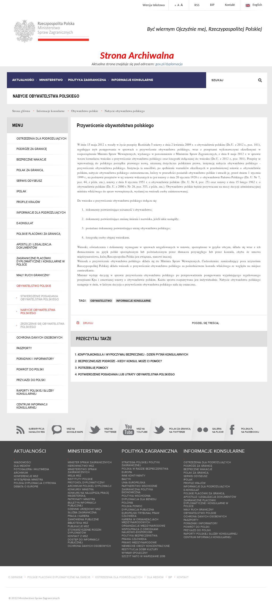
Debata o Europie (26, 486)
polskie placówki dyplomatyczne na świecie (58, 577)
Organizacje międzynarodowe (143, 525)
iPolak (21, 191)
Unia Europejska (133, 482)
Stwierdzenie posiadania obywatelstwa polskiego (39, 297)
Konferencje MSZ (26, 476)
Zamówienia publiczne (83, 519)
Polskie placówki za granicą (38, 233)
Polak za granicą (29, 170)
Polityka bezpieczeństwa (140, 535)
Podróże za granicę (31, 148)
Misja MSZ (74, 475)
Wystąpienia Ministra (28, 479)
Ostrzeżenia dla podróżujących (41, 138)
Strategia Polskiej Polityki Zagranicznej (141, 464)
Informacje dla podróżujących (41, 212)
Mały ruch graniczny (33, 275)
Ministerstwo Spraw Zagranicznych (82, 471)
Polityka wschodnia (136, 495)
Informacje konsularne (132, 80)
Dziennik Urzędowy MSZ (84, 509)
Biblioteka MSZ (78, 522)
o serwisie (15, 577)
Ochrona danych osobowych (39, 337)
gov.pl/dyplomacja (168, 64)
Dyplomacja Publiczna (138, 509)
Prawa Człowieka (134, 539)
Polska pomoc (132, 506)
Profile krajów (28, 201)
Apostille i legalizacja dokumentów (33, 246)
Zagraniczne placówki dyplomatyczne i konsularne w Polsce (40, 261)
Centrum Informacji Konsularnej (32, 406)
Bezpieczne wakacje (31, 159)
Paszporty (24, 348)
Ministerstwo (51, 80)
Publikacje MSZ (78, 526)
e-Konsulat (24, 223)
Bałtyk (126, 479)
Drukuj (88, 323)
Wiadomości (22, 462)
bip (170, 577)
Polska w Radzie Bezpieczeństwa (145, 468)
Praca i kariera (78, 515)
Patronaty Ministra (81, 499)
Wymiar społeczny (135, 552)
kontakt (183, 577)
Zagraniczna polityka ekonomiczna (137, 491)
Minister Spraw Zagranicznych (90, 462)
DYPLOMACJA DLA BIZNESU (139, 499)
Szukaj (217, 80)
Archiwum (21, 472)
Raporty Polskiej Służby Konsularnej (35, 392)
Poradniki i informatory (35, 358)
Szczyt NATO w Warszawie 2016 (143, 556)
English (257, 5)
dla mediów (155, 577)
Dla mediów (22, 465)
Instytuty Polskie (80, 479)
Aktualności (23, 80)
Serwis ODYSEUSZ (29, 180)
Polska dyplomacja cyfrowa (35, 483)
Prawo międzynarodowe (139, 542)
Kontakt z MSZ (78, 536)
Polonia (127, 502)
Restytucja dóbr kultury (140, 549)
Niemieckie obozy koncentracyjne (146, 545)
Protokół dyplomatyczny (86, 482)
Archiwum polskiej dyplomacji (89, 485)
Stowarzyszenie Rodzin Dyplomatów (84, 531)
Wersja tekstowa (154, 5)
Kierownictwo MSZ (81, 465)
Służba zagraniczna (82, 512)
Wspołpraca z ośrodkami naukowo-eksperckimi (140, 531)
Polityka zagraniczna (87, 80)
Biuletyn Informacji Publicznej (82, 504)
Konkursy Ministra (81, 489)
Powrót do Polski (30, 369)
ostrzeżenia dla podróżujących (118, 577)
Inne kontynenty (133, 475)
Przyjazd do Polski (30, 380)
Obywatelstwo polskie (33, 285)
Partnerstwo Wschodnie (139, 485)
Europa (127, 472)
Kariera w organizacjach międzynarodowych (140, 521)
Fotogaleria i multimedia (31, 469)
